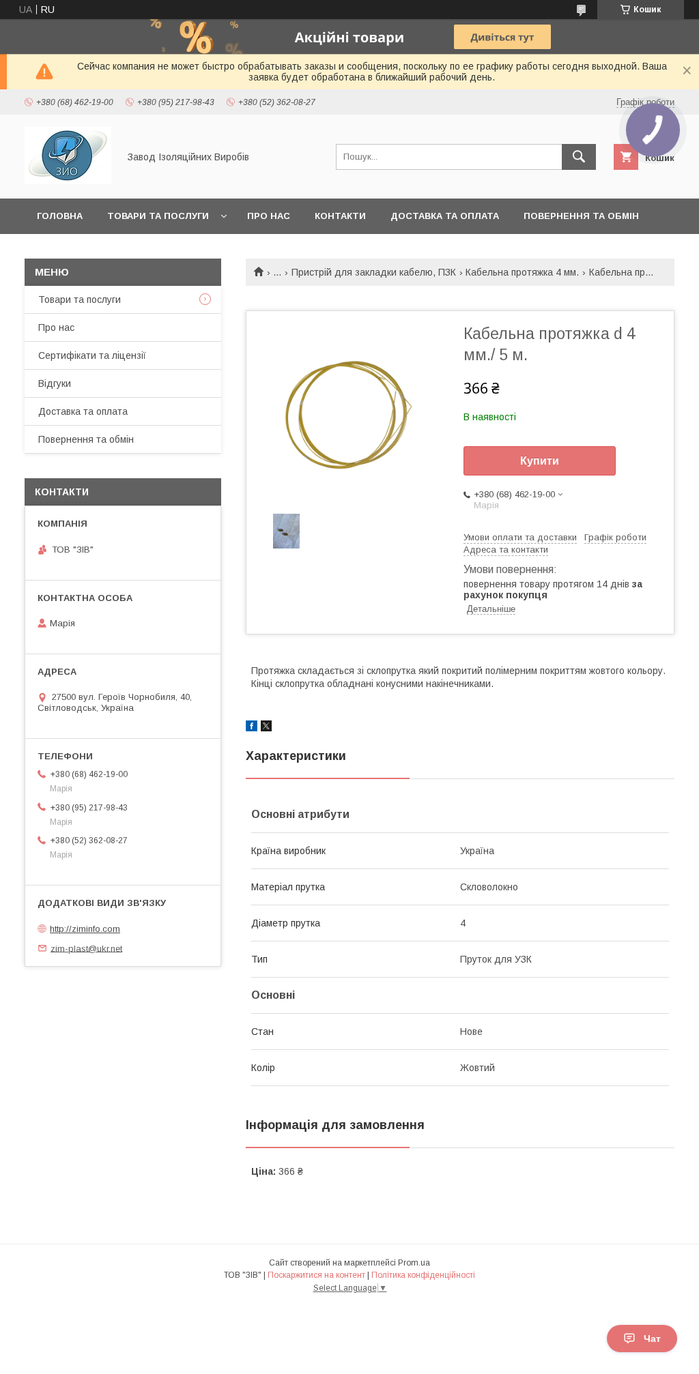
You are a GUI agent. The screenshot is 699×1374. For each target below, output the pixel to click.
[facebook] (251, 727)
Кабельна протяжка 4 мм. (522, 272)
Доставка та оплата (444, 216)
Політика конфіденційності (423, 1275)
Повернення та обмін (581, 216)
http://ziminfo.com (85, 929)
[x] (266, 727)
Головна (60, 216)
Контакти (340, 216)
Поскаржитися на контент (316, 1275)
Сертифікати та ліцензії (92, 355)
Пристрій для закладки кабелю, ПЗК (373, 272)
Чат (652, 1338)
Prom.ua (414, 1263)
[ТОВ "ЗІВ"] (68, 180)
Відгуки (54, 383)
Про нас (268, 216)
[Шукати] (579, 157)
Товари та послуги (158, 216)
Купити (539, 461)
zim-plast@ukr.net (86, 948)
